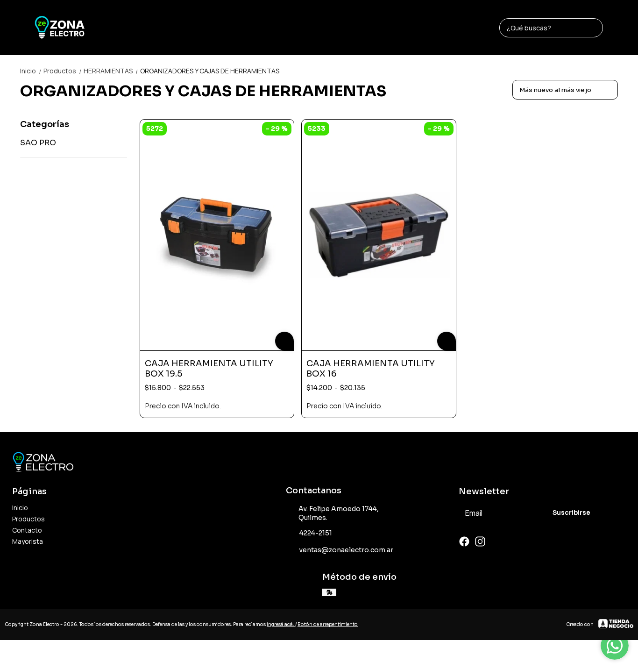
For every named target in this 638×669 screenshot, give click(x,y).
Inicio (31, 70)
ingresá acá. (281, 624)
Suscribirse (571, 513)
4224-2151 (315, 533)
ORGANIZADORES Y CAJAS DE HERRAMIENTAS (209, 70)
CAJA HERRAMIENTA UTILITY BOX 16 (370, 368)
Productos (62, 70)
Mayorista (27, 541)
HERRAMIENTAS (111, 70)
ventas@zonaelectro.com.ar (346, 550)
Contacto (27, 530)
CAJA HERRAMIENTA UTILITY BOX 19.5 (209, 368)
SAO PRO (38, 143)
